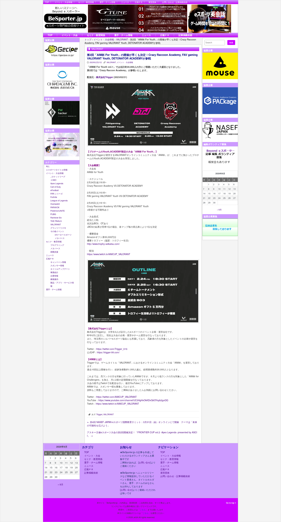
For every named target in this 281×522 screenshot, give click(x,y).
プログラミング (57, 244)
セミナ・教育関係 (96, 35)
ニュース (125, 2)
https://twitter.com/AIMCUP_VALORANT (116, 396)
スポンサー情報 (57, 265)
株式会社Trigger (104, 77)
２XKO (53, 180)
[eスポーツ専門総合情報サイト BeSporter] (65, 18)
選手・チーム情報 (107, 2)
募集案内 (54, 279)
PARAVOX (54, 207)
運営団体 (152, 2)
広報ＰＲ (139, 2)
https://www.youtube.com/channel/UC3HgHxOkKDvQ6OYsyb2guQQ (133, 400)
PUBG (53, 214)
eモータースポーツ (63, 234)
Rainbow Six (56, 217)
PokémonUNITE (57, 210)
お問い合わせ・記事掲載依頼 (174, 2)
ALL (48, 166)
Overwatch (55, 203)
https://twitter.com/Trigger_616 (111, 348)
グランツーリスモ (58, 227)
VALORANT (55, 224)
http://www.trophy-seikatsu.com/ (103, 243)
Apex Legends (56, 183)
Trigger (99, 414)
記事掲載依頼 (185, 35)
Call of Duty (55, 186)
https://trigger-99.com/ (108, 352)
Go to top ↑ (231, 502)
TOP (47, 2)
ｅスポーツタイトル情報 (56, 169)
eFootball (54, 190)
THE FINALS (56, 221)
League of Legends (59, 200)
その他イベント (57, 231)
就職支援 (54, 251)
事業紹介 (54, 272)
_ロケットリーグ (57, 176)
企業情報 (54, 275)
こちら (143, 509)
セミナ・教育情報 (86, 2)
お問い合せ (144, 462)
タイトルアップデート (60, 268)
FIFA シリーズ (56, 193)
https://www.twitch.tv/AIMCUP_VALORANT (108, 254)
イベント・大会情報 (63, 2)
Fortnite (53, 197)
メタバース (60, 238)
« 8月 (219, 209)
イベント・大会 (70, 35)
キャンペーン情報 (58, 262)
